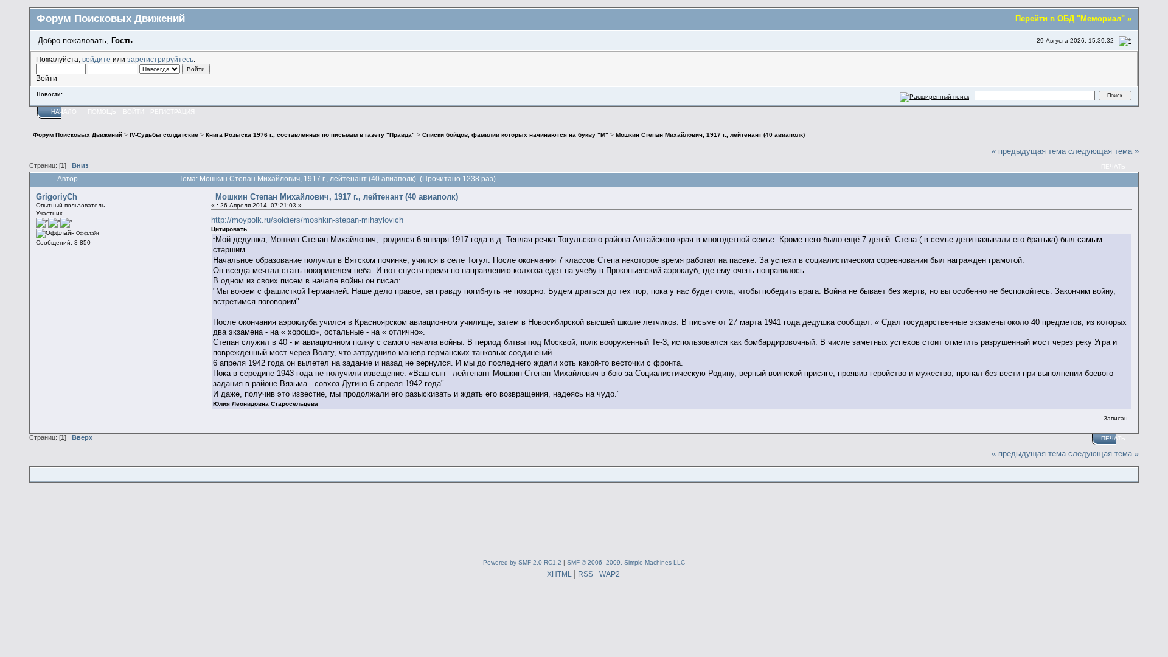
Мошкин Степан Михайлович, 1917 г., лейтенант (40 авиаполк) (336, 196)
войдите (96, 59)
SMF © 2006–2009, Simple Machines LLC (626, 562)
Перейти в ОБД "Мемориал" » (1073, 18)
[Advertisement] (584, 518)
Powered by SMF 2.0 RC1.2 (522, 562)
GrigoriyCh (56, 196)
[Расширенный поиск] (935, 95)
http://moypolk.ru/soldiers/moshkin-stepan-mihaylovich (307, 219)
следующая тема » (1103, 151)
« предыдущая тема (1029, 151)
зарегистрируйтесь (160, 59)
